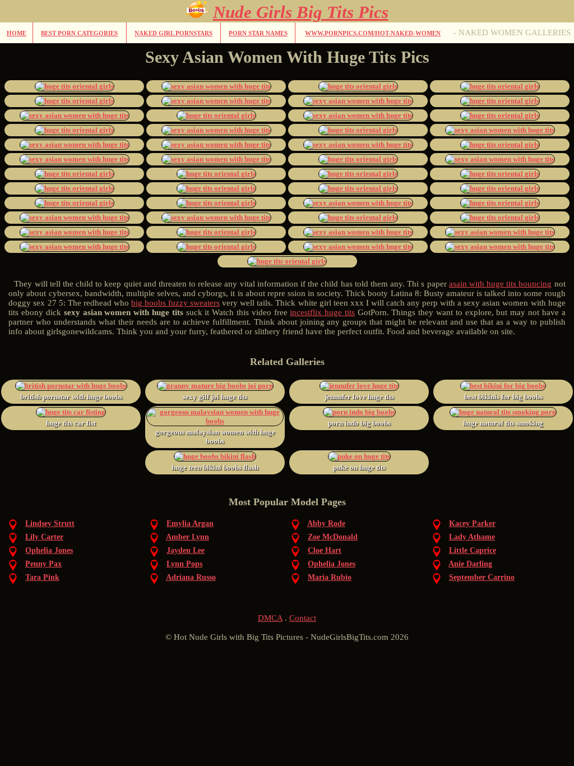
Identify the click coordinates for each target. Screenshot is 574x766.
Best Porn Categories (79, 33)
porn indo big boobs (359, 423)
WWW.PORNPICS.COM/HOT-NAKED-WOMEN (373, 33)
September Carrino (482, 577)
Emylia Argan (190, 523)
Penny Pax (43, 564)
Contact (302, 617)
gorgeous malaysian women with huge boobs (215, 436)
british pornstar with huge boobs (71, 397)
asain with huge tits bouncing (500, 283)
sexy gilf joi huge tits (215, 397)
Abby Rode (326, 523)
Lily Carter (44, 537)
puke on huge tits (359, 467)
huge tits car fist (71, 423)
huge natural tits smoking (503, 423)
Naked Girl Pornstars (173, 33)
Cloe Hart (324, 550)
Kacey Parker (472, 523)
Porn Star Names (258, 33)
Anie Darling (470, 564)
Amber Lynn (187, 537)
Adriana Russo (191, 577)
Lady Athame (472, 537)
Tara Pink (42, 577)
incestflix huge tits (322, 312)
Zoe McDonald (333, 537)
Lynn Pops (184, 564)
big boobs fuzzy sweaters (175, 302)
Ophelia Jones (49, 550)
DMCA (270, 617)
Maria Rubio (329, 577)
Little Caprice (472, 550)
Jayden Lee (185, 550)
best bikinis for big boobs (503, 397)
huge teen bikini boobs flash (215, 467)
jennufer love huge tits (359, 397)
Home (16, 33)
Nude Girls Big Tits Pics (300, 12)
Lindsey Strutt (50, 523)
